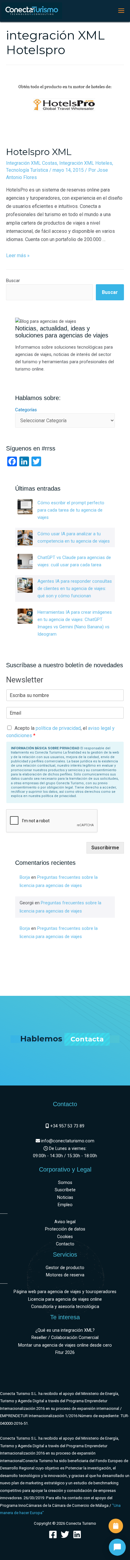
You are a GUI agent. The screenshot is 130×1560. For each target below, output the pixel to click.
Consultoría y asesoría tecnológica (65, 1306)
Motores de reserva (65, 1275)
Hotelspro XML (39, 151)
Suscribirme (105, 848)
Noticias (65, 1197)
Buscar (13, 280)
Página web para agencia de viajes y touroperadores (65, 1291)
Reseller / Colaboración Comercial (65, 1337)
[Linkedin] (77, 1534)
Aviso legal (65, 1221)
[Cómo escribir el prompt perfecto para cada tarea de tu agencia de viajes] (25, 506)
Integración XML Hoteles (85, 163)
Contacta (87, 1039)
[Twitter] (65, 1534)
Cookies (65, 1236)
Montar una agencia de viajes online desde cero (65, 1345)
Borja (25, 877)
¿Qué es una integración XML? (65, 1330)
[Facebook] (53, 1534)
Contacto (65, 1244)
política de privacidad (58, 728)
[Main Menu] (121, 10)
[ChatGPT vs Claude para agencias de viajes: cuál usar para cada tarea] (25, 561)
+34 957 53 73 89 (66, 1126)
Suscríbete (65, 1189)
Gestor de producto (65, 1267)
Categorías (26, 409)
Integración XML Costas (31, 163)
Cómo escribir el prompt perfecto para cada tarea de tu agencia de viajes (70, 510)
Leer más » (18, 255)
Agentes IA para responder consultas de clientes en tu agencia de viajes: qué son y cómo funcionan (74, 588)
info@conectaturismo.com (67, 1141)
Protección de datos (65, 1229)
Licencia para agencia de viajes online (65, 1299)
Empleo (65, 1204)
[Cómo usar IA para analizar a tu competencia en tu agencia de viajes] (25, 537)
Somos (65, 1182)
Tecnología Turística (27, 170)
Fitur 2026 (65, 1352)
